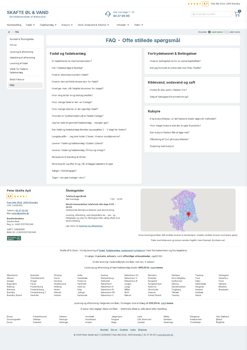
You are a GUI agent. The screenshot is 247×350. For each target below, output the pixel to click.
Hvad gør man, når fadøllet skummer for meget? (77, 88)
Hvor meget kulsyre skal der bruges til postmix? (175, 125)
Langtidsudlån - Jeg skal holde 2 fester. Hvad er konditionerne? (86, 136)
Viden (137, 24)
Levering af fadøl (19, 63)
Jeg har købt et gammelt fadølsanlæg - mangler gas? (80, 122)
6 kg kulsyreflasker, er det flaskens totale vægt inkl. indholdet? (183, 118)
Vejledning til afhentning (22, 57)
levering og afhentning (90, 226)
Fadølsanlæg (47, 24)
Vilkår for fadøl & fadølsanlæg (19, 71)
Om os (13, 44)
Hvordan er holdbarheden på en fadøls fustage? (77, 115)
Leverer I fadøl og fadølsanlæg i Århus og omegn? (78, 150)
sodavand (127, 250)
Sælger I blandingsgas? (64, 170)
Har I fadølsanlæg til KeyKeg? (67, 67)
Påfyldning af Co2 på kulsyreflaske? (169, 139)
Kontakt (104, 329)
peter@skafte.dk (20, 213)
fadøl (102, 250)
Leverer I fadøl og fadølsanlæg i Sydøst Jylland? (77, 143)
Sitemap (142, 329)
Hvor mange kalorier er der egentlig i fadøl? (75, 109)
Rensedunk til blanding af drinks (69, 157)
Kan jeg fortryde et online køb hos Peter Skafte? (175, 67)
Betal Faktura (17, 79)
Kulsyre (66, 24)
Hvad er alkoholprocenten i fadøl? (70, 74)
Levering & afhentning (21, 51)
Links (133, 329)
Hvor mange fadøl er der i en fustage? (72, 102)
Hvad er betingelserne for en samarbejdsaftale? (175, 61)
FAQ (17, 32)
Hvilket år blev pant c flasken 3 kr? (168, 89)
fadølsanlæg (113, 250)
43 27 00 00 (21, 210)
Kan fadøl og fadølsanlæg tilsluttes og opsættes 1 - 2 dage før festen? (89, 129)
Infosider (121, 24)
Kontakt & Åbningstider (22, 39)
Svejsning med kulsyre (162, 146)
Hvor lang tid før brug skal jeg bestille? (72, 95)
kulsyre (140, 250)
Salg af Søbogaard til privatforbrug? (169, 96)
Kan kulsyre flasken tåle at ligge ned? (169, 132)
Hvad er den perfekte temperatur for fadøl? (75, 81)
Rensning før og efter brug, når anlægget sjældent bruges (82, 163)
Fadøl (29, 24)
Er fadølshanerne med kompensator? (72, 61)
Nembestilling (14, 24)
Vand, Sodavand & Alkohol (92, 24)
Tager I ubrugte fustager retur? (68, 177)
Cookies (124, 329)
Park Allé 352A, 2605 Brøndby (22, 202)
